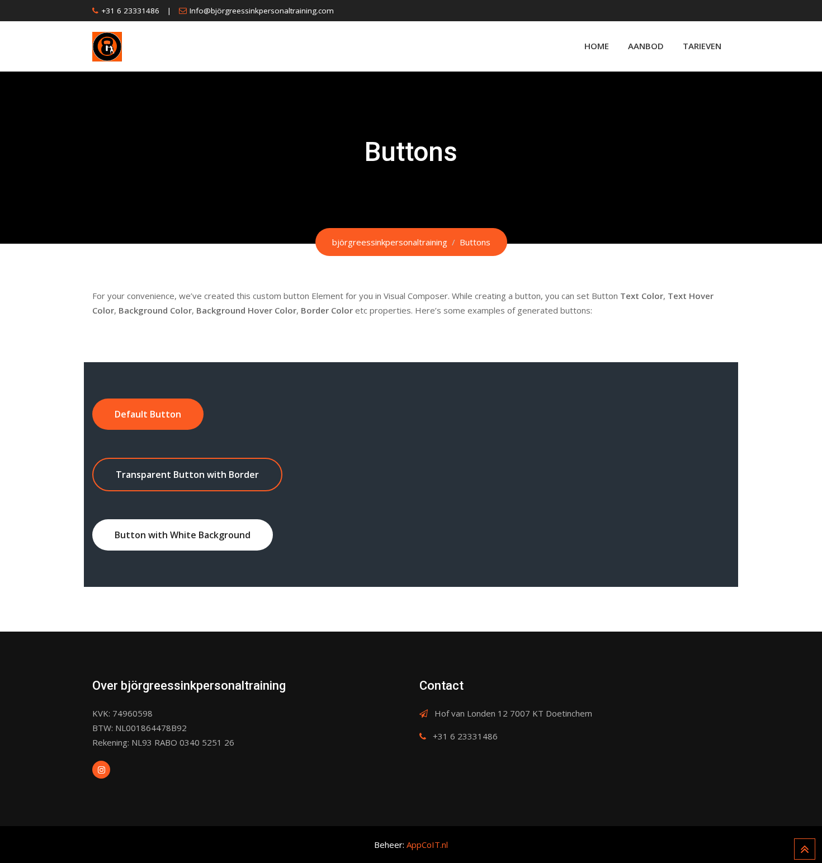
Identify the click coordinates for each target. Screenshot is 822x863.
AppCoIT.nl (427, 844)
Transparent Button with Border (187, 474)
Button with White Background (183, 535)
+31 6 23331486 (130, 11)
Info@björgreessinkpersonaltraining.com (262, 11)
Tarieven (702, 45)
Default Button (148, 414)
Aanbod (646, 45)
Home (596, 45)
